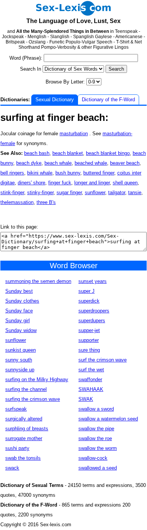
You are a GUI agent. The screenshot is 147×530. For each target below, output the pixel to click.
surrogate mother (23, 438)
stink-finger (12, 192)
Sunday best (19, 291)
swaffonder (90, 379)
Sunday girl (17, 320)
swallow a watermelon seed (108, 419)
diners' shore (31, 182)
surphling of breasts (26, 428)
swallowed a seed (97, 468)
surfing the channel (26, 389)
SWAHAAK (90, 389)
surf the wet (91, 369)
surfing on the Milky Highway (36, 379)
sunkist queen (20, 350)
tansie (134, 192)
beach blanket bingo (108, 153)
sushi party (17, 448)
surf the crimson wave (102, 360)
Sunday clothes (22, 301)
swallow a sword (96, 409)
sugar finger (69, 192)
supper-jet (89, 330)
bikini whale (39, 173)
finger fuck (59, 182)
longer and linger (92, 182)
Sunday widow (21, 330)
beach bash (36, 153)
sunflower (95, 192)
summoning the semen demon (38, 281)
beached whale (91, 163)
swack (12, 468)
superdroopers (93, 311)
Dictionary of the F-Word (108, 99)
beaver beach (124, 163)
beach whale (58, 163)
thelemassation (17, 202)
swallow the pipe (96, 428)
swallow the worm (97, 448)
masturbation (74, 133)
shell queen (125, 182)
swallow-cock (92, 458)
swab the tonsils (23, 458)
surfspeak (16, 409)
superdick (89, 301)
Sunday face (19, 311)
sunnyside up (19, 369)
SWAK (85, 399)
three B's (46, 202)
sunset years (92, 281)
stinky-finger (40, 192)
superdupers (91, 320)
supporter (88, 340)
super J (86, 291)
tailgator (116, 192)
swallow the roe (95, 438)
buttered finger (98, 173)
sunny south (18, 360)
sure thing (89, 350)
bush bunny (67, 173)
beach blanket (67, 153)
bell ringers (12, 173)
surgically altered (23, 419)
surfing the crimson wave (32, 399)
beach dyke (28, 163)
